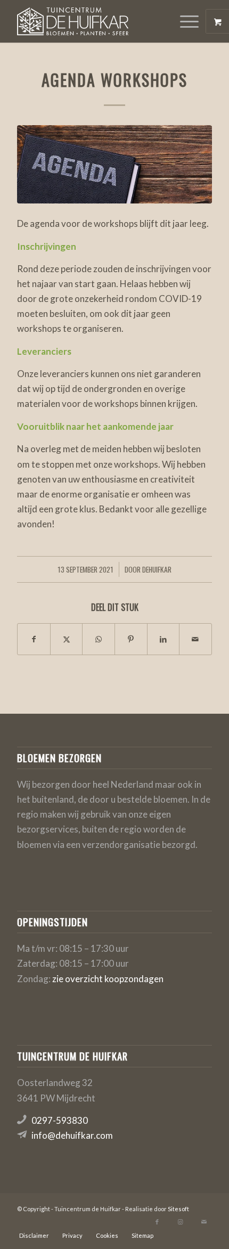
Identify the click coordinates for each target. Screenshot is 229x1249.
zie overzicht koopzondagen (107, 978)
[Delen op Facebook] (34, 639)
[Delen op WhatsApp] (98, 639)
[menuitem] (190, 21)
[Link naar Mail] (204, 1222)
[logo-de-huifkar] (95, 21)
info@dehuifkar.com (72, 1135)
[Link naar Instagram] (181, 1222)
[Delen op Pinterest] (131, 639)
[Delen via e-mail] (195, 639)
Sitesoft (178, 1208)
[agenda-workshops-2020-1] (114, 164)
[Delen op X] (67, 639)
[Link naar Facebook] (157, 1222)
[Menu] (184, 21)
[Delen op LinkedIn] (163, 639)
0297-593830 (59, 1120)
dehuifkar (156, 569)
